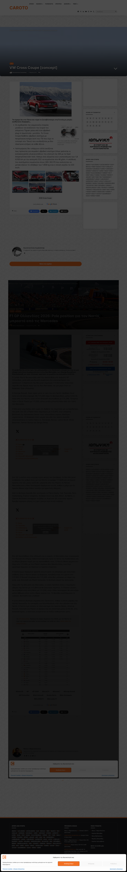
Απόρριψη (91, 863)
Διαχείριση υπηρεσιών (116, 869)
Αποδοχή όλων (68, 863)
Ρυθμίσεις (113, 863)
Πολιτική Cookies (7, 869)
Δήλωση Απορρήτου (18, 869)
